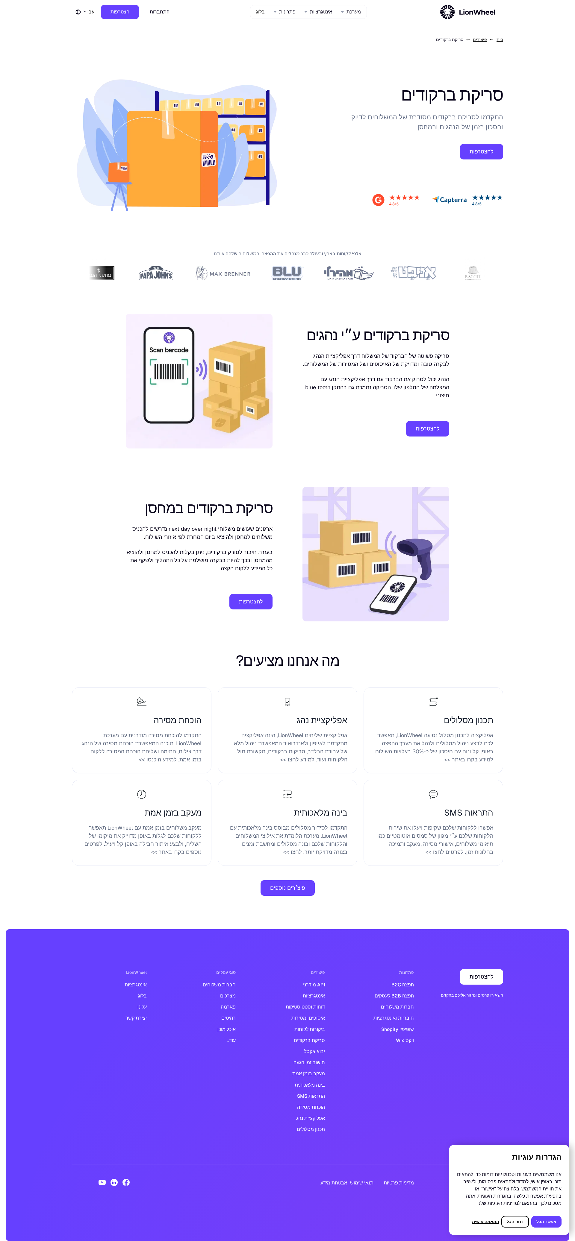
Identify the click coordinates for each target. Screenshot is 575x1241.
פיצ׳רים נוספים (287, 887)
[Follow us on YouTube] (102, 1182)
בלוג (260, 12)
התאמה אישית (485, 1221)
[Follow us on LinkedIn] (114, 1182)
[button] (351, 11)
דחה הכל (515, 1221)
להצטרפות (482, 151)
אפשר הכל (546, 1221)
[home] (468, 12)
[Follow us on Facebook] (126, 1182)
